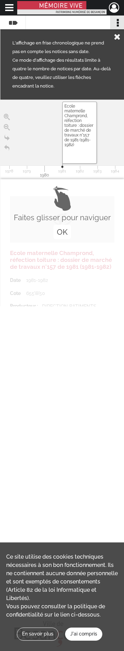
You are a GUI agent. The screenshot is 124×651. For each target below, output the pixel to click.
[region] (62, 203)
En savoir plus (37, 634)
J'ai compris (83, 634)
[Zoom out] (6, 127)
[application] (62, 139)
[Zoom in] (6, 117)
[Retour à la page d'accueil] (6, 148)
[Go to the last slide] (6, 138)
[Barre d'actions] (117, 22)
